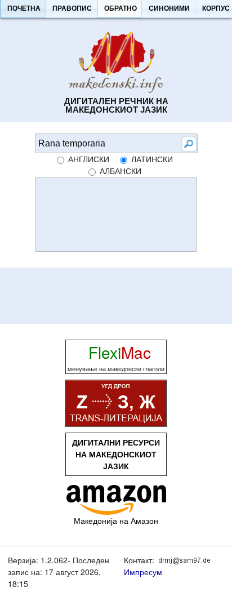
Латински (152, 158)
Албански (120, 170)
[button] (23, 9)
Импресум (143, 571)
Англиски (88, 158)
